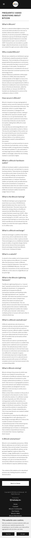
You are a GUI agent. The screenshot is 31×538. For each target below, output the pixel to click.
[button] (4, 4)
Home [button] (15, 504)
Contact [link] (15, 506)
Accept (23, 534)
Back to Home (15, 483)
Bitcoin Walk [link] (15, 513)
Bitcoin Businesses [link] (15, 515)
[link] (15, 4)
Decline (8, 534)
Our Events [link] (15, 511)
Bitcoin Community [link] (15, 509)
